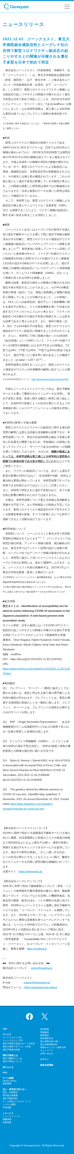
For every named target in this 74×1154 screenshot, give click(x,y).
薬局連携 (7, 1083)
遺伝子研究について (12, 1061)
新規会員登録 (46, 1065)
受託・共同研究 (10, 1092)
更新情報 (7, 1122)
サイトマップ (46, 1050)
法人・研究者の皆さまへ (14, 1089)
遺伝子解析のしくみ (12, 1058)
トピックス (8, 1113)
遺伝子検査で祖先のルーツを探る (19, 1043)
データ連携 (8, 1078)
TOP (5, 1029)
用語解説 (44, 1032)
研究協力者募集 (10, 1095)
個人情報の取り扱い (50, 1041)
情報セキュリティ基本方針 (53, 1047)
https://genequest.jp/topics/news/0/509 (50, 379)
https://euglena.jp (37, 948)
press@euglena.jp (41, 968)
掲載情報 (7, 1119)
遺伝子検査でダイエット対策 (17, 1046)
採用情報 (44, 1029)
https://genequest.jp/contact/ (40, 987)
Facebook (29, 1016)
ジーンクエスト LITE (13, 1040)
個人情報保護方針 (48, 1044)
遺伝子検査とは (10, 1055)
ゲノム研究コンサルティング (17, 1101)
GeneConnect (9, 1081)
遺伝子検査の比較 (11, 1049)
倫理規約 (44, 1035)
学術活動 (7, 1107)
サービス (7, 1034)
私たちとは (8, 1067)
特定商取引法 (46, 1038)
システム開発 (9, 1104)
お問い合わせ (46, 1053)
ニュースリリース (11, 1116)
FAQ (5, 1072)
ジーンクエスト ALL (12, 1037)
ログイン (44, 1059)
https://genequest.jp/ (30, 871)
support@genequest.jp (37, 982)
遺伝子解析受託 (10, 1098)
